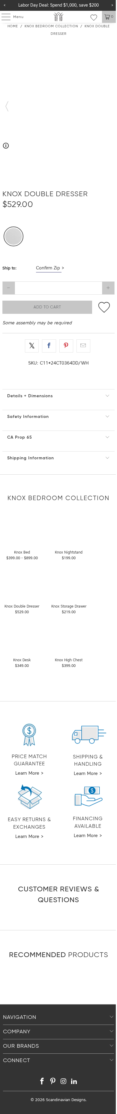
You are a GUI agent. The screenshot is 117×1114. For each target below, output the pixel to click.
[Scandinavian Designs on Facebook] (42, 1082)
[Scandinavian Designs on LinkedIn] (74, 1082)
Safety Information (28, 417)
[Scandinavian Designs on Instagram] (63, 1082)
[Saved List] (93, 17)
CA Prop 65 (19, 437)
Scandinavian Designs (66, 1100)
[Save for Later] (104, 307)
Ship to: (9, 268)
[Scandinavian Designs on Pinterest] (52, 1082)
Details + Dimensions (30, 396)
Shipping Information (30, 458)
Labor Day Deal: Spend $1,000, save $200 (58, 5)
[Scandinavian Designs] (58, 17)
